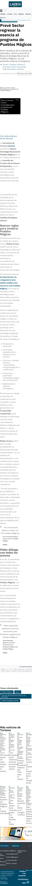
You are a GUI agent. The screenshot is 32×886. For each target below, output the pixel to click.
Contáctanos (23, 879)
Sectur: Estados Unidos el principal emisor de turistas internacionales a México (14, 66)
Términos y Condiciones (4, 882)
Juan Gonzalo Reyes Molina (8, 137)
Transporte (9, 854)
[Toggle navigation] (4, 10)
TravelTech (9, 851)
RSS (24, 883)
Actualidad (3, 851)
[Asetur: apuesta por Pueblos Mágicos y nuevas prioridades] (3, 791)
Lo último (9, 14)
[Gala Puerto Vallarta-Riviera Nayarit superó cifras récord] (29, 795)
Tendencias (9, 857)
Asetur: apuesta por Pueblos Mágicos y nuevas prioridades (5, 805)
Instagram (15, 857)
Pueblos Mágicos (6, 692)
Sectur (11, 146)
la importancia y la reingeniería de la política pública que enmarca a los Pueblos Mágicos (10, 283)
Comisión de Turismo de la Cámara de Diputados (13, 696)
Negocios (28, 14)
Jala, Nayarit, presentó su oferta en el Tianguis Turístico (21, 806)
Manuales (21, 14)
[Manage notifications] (27, 882)
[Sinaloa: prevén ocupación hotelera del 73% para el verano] (20, 745)
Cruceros (9, 860)
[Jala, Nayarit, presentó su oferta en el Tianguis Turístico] (20, 791)
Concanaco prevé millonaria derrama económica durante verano (13, 762)
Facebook (15, 854)
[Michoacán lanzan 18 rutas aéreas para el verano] (3, 742)
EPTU (15, 14)
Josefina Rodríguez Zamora (10, 700)
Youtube (14, 863)
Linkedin (14, 860)
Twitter (14, 851)
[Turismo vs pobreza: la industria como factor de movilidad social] (29, 746)
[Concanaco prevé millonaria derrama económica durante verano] (12, 742)
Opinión (8, 863)
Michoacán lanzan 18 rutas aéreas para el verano (4, 763)
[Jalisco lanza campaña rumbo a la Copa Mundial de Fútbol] (12, 795)
